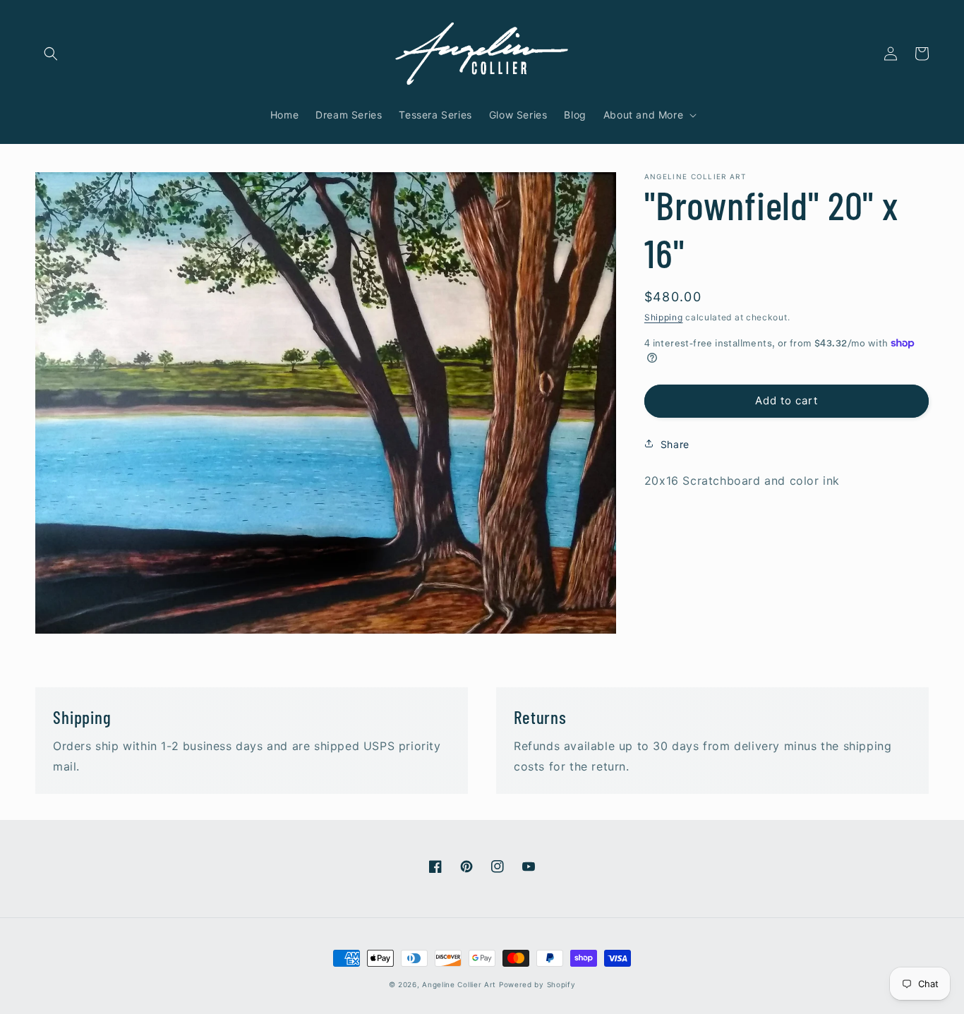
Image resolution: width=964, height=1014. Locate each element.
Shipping (663, 317)
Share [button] (675, 443)
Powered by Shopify (537, 984)
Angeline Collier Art (459, 984)
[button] (50, 53)
